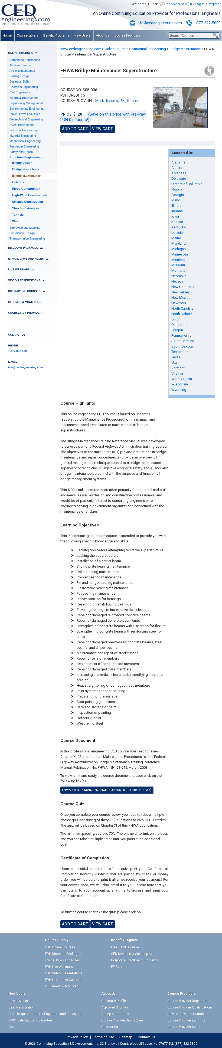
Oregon (177, 330)
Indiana (177, 211)
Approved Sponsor (114, 1007)
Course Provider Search (185, 1027)
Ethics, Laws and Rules (24, 114)
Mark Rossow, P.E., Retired (117, 101)
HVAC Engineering (21, 124)
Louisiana (179, 233)
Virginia (177, 373)
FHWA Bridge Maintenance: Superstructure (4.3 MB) (107, 790)
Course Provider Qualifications (190, 1007)
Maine (176, 238)
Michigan (178, 249)
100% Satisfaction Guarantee (30, 1020)
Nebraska (179, 276)
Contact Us (16, 334)
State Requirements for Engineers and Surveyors (44, 1014)
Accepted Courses (115, 1014)
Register (214, 4)
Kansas (177, 222)
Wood (16, 221)
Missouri (178, 265)
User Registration (21, 1007)
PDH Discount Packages (63, 954)
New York (178, 303)
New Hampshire (183, 287)
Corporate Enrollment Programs (134, 960)
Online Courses (116, 49)
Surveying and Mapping (24, 227)
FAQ (11, 1027)
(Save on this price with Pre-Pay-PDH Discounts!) (103, 117)
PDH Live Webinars (59, 967)
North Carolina (182, 308)
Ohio (175, 319)
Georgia (177, 195)
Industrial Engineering (23, 130)
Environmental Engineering (26, 108)
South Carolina (182, 341)
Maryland (178, 243)
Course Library (27, 35)
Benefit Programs (56, 35)
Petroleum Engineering (24, 146)
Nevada (177, 281)
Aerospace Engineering (24, 59)
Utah (175, 363)
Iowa (175, 216)
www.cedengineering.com (80, 49)
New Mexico (181, 298)
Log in (200, 4)
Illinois (176, 206)
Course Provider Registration (188, 1001)
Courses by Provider (24, 312)
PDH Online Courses (60, 947)
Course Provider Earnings (186, 1020)
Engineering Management (26, 103)
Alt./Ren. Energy (20, 65)
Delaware (178, 178)
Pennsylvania (181, 335)
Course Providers (127, 35)
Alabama (178, 162)
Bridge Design (22, 162)
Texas (175, 357)
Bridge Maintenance (26, 175)
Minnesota (179, 254)
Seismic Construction (27, 201)
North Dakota (181, 314)
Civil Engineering (20, 92)
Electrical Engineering (23, 97)
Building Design (19, 76)
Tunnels (18, 214)
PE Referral (119, 967)
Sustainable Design (22, 233)
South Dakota (182, 346)
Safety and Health (21, 151)
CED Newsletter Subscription (132, 954)
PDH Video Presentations (64, 973)
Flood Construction (26, 188)
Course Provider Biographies (122, 1020)
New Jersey (180, 292)
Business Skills (19, 81)
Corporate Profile (113, 1001)
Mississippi (180, 260)
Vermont (178, 368)
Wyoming (178, 390)
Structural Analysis (25, 208)
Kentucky (178, 227)
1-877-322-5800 (207, 23)
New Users (82, 35)
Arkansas (178, 173)
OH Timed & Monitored (24, 301)
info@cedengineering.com (159, 23)
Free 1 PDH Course (125, 947)
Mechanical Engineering (25, 141)
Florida (176, 189)
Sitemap (125, 1037)
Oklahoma (179, 325)
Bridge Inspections (25, 169)
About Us (102, 35)
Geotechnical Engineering (26, 119)
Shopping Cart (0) (178, 4)
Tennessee (179, 352)
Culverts (18, 182)
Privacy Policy (77, 1037)
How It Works (18, 1001)
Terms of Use (103, 1037)
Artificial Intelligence (22, 70)
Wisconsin (179, 384)
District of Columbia (187, 184)
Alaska (176, 168)
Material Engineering (22, 135)
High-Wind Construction (29, 195)
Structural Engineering (25, 157)
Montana (178, 270)
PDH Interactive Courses (63, 980)
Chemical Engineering (23, 87)
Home (7, 35)
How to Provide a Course (185, 1014)
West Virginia (181, 379)
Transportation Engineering (27, 238)
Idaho (175, 200)
